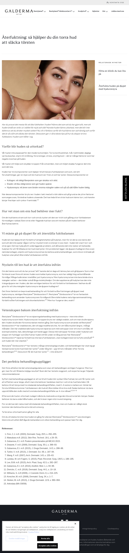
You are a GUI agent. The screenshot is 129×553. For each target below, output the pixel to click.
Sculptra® (82, 11)
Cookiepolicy (113, 529)
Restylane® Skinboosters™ (60, 11)
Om (103, 11)
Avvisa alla (45, 538)
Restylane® (38, 11)
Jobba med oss (117, 11)
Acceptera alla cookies (47, 546)
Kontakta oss (117, 2)
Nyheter (95, 11)
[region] (40, 536)
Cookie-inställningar (17, 538)
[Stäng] (75, 523)
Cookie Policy (33, 532)
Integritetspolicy (89, 529)
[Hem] (64, 512)
